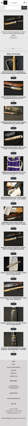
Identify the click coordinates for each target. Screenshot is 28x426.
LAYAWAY (13, 370)
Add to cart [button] (13, 37)
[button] (26, 14)
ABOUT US (13, 373)
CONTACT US (13, 376)
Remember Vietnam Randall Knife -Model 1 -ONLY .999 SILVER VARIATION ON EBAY (13, 32)
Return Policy (13, 388)
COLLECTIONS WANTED (13, 367)
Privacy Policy (13, 385)
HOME (13, 361)
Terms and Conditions (13, 387)
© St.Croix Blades (6, 418)
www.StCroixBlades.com (13, 398)
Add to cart (13, 77)
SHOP (13, 364)
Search (24, 7)
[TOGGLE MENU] (2, 3)
